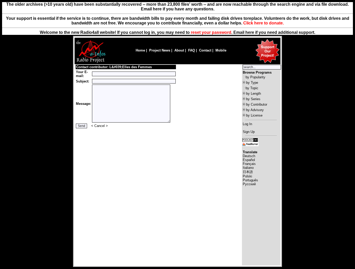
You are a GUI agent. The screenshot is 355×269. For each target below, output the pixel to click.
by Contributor (256, 104)
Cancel (99, 126)
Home (140, 50)
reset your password (211, 32)
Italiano (248, 168)
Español (249, 160)
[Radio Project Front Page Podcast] (250, 140)
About (179, 50)
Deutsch (249, 156)
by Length (253, 93)
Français (249, 164)
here (249, 32)
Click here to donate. (263, 23)
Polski (247, 176)
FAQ (191, 50)
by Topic (252, 88)
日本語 (248, 172)
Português (250, 180)
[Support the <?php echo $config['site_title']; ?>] (267, 63)
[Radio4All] (91, 63)
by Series (253, 99)
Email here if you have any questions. (177, 9)
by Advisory (255, 110)
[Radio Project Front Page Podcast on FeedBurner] (250, 144)
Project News (159, 50)
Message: (83, 104)
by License (254, 115)
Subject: (82, 81)
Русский (249, 184)
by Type (252, 83)
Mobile (220, 50)
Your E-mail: (82, 74)
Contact (205, 50)
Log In (247, 124)
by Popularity (255, 77)
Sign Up (249, 132)
